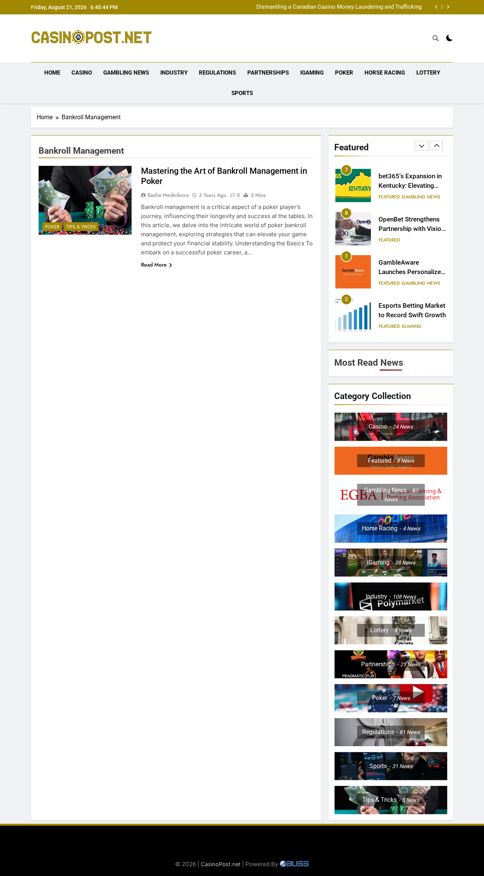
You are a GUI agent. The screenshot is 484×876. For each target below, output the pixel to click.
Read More (154, 264)
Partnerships (268, 72)
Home (52, 72)
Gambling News (126, 72)
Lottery (428, 72)
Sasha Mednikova (168, 195)
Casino (81, 72)
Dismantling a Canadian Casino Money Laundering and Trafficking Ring (339, 7)
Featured (389, 196)
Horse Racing (385, 72)
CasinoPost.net (220, 864)
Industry (174, 72)
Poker (344, 72)
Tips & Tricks (81, 226)
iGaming (312, 72)
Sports (242, 93)
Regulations (217, 72)
